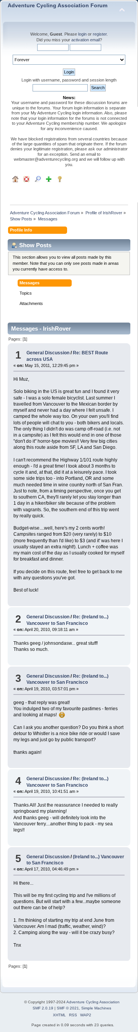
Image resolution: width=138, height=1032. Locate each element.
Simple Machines (96, 1008)
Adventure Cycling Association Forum (57, 5)
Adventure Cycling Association (93, 1002)
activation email (85, 39)
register (100, 34)
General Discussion (47, 352)
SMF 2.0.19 (43, 1008)
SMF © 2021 (68, 1008)
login (82, 34)
